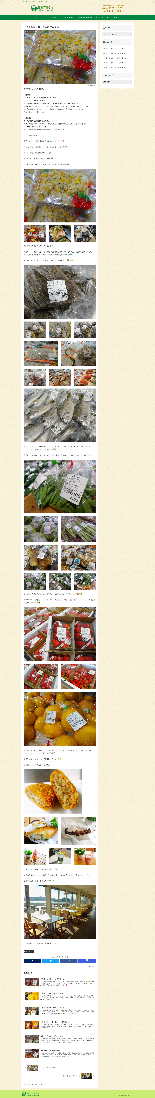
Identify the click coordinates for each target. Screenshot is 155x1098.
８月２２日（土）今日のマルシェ (114, 63)
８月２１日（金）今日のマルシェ (114, 67)
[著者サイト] (32, 961)
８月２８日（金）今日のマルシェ (114, 49)
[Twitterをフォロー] (50, 961)
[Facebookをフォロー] (69, 961)
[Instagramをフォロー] (87, 961)
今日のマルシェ (29, 951)
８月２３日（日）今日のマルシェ (114, 58)
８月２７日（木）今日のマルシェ (114, 53)
